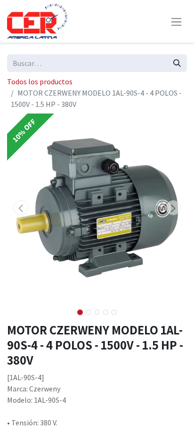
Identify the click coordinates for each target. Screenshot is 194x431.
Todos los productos (40, 81)
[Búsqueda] (177, 63)
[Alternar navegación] (176, 21)
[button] (20, 207)
